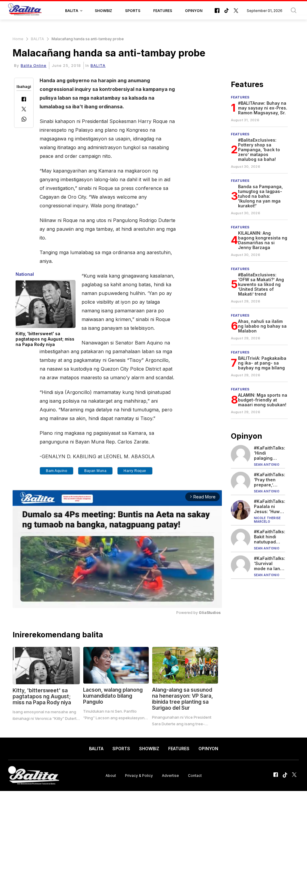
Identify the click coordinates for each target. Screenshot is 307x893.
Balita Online (33, 65)
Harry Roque (135, 471)
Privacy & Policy (139, 775)
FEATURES (162, 10)
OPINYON (193, 10)
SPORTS (132, 10)
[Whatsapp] (24, 119)
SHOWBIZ (103, 10)
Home (18, 39)
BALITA (71, 10)
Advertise (170, 775)
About (111, 775)
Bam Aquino (56, 471)
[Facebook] (24, 99)
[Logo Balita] (25, 10)
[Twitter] (24, 109)
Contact (195, 775)
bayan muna (95, 471)
